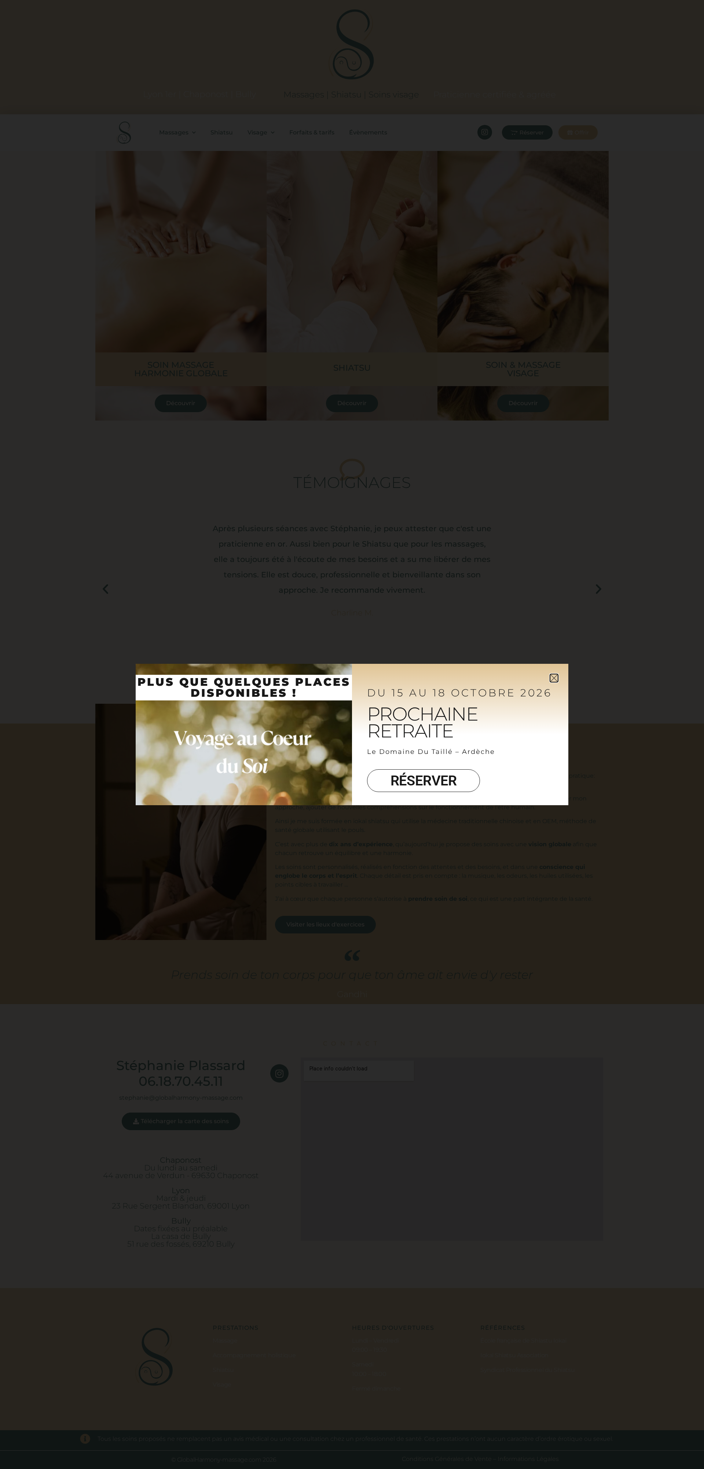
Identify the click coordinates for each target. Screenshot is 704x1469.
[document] (352, 734)
